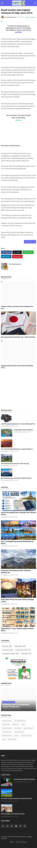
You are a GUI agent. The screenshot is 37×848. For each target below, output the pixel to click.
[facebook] (3, 826)
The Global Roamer (15, 264)
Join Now (18, 120)
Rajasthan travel (7, 735)
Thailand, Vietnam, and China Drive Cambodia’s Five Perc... (17, 307)
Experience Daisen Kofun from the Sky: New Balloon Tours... (17, 366)
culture (16, 735)
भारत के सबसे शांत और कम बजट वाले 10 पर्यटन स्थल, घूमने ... (15, 463)
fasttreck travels (6, 721)
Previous (4, 699)
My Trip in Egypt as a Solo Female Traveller (13, 813)
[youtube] (16, 826)
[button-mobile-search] (35, 3)
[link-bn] (18, 670)
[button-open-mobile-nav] (2, 3)
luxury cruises (12, 739)
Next (33, 699)
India (3, 739)
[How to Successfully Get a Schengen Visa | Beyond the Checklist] (18, 501)
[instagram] (11, 826)
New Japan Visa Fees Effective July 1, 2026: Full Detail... (18, 337)
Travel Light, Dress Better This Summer (24, 779)
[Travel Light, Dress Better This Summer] (6, 782)
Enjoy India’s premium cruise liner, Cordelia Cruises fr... (16, 478)
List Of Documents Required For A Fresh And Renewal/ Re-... (18, 424)
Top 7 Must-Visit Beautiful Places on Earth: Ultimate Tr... (17, 449)
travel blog (17, 728)
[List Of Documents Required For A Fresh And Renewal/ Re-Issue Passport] (6, 418)
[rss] (25, 826)
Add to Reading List (31, 17)
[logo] (18, 3)
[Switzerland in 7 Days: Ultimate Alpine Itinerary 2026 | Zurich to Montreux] (18, 617)
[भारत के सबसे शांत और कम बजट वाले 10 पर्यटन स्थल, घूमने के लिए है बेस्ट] (6, 458)
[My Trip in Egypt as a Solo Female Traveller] (6, 808)
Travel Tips (6, 646)
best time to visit (26, 735)
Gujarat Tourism (28, 728)
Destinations (20, 646)
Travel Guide (5, 724)
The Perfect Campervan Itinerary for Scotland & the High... (17, 798)
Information (26, 653)
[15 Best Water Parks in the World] (6, 433)
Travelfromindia (6, 732)
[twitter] (7, 826)
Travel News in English (10, 653)
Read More (29, 242)
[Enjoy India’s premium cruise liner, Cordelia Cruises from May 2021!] (6, 472)
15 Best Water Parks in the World (23, 430)
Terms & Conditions (21, 842)
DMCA (12, 842)
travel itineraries (19, 732)
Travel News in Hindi (23, 650)
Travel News (7, 650)
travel (23, 724)
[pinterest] (20, 826)
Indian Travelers (7, 728)
